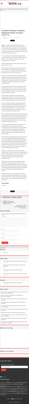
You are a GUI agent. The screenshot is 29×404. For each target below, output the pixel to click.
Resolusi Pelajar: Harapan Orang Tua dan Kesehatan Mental (15, 273)
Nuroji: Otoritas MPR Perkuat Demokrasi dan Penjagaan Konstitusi (14, 298)
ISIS (12, 384)
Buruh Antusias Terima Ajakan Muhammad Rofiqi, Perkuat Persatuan (14, 309)
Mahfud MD (8, 388)
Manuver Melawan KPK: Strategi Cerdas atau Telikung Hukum (15, 261)
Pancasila (11, 390)
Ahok (8, 382)
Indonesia (9, 384)
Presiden (25, 391)
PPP (9, 391)
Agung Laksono (3, 382)
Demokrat (17, 382)
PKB (7, 391)
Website (3, 237)
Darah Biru (5, 252)
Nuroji (4, 390)
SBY (18, 393)
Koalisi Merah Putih (23, 386)
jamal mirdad (18, 384)
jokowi (3, 386)
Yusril (5, 394)
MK (18, 388)
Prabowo (13, 391)
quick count (10, 393)
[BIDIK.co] (14, 3)
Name (3, 229)
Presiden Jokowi (3, 393)
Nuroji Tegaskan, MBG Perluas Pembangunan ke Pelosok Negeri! (14, 318)
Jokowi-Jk (8, 386)
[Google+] (13, 400)
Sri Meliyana (23, 393)
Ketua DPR (13, 386)
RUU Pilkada (14, 393)
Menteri (15, 388)
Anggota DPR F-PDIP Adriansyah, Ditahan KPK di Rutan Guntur (20, 206)
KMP (18, 386)
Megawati (14, 197)
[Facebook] (15, 400)
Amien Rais (12, 382)
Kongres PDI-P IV (7, 197)
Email (3, 233)
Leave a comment (17, 37)
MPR (21, 388)
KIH (16, 386)
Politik (5, 9)
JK (22, 384)
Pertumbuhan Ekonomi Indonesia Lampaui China (12, 282)
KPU (4, 388)
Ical (5, 384)
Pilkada (23, 389)
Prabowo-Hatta (20, 391)
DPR (20, 382)
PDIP (15, 390)
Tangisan (19, 197)
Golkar (2, 384)
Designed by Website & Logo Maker (14, 398)
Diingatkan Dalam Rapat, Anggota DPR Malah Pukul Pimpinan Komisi (9, 202)
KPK (1, 388)
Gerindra (24, 382)
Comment (4, 216)
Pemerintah (19, 389)
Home (1, 9)
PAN (8, 390)
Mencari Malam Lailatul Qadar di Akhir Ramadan (12, 269)
